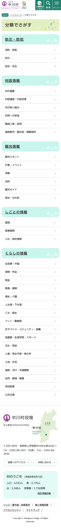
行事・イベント (13, 165)
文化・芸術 (11, 345)
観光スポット (12, 157)
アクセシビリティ (12, 510)
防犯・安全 (11, 66)
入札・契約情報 (13, 239)
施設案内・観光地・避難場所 (20, 132)
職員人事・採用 (13, 124)
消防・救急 (11, 50)
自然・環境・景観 (14, 378)
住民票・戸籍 (12, 264)
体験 (7, 173)
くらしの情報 (16, 253)
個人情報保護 (41, 505)
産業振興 (10, 231)
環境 (7, 222)
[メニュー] (57, 5)
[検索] (48, 5)
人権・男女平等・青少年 (18, 354)
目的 (7, 181)
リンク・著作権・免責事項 (16, 505)
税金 (7, 280)
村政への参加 (12, 115)
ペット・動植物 (13, 321)
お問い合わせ (44, 462)
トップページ (16, 15)
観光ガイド (11, 189)
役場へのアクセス (16, 462)
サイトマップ (32, 510)
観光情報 (12, 146)
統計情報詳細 (44, 493)
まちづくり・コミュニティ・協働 (23, 329)
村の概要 (10, 91)
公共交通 (10, 395)
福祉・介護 (11, 296)
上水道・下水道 (13, 304)
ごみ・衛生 (11, 313)
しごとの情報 (16, 212)
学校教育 (10, 386)
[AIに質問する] (39, 5)
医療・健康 (11, 288)
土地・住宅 (11, 362)
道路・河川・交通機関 (17, 370)
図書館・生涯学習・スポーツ (20, 337)
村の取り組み (12, 107)
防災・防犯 (14, 39)
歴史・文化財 (12, 198)
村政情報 (12, 80)
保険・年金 (11, 272)
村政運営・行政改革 (15, 99)
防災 (7, 58)
